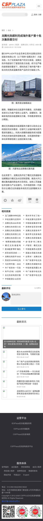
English (26, 474)
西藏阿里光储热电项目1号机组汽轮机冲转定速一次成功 (28, 382)
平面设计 (17, 474)
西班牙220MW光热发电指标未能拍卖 (13, 261)
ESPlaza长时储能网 (21, 429)
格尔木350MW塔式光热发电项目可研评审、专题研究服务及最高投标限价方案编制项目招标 (28, 355)
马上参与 (21, 308)
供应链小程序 (9, 471)
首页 (3, 30)
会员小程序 (37, 467)
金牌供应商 (21, 471)
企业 (9, 30)
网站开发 (7, 474)
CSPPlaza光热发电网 (21, 434)
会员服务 (14, 467)
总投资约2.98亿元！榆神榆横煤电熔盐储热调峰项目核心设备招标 (28, 393)
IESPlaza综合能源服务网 (21, 423)
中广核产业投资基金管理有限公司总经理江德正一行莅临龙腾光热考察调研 (28, 364)
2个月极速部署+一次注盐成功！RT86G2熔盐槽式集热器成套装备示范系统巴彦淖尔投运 (28, 375)
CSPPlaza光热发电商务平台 (21, 446)
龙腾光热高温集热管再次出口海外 (13, 231)
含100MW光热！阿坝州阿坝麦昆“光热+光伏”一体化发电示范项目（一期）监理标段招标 (21, 344)
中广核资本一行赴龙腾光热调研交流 (13, 269)
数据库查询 (33, 471)
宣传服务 (5, 467)
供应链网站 (25, 467)
